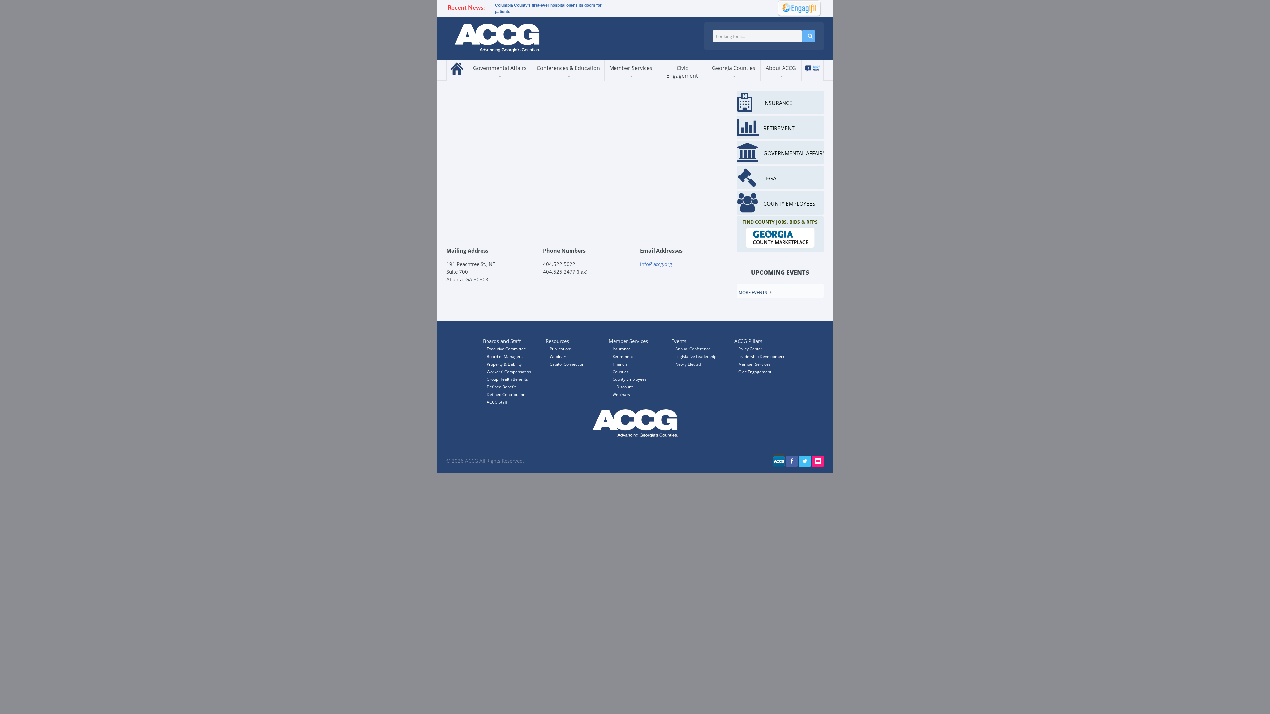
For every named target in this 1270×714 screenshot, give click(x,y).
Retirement (623, 356)
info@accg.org (656, 264)
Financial (621, 364)
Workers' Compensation (509, 372)
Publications (561, 349)
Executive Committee (506, 349)
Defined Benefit (501, 387)
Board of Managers (792, 79)
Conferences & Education (568, 68)
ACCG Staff (497, 402)
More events (753, 292)
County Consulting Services (636, 77)
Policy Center (750, 349)
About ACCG (781, 68)
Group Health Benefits (507, 379)
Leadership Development (761, 356)
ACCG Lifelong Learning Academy (566, 78)
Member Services (630, 68)
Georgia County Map (739, 79)
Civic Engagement (682, 71)
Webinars (621, 394)
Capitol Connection (567, 364)
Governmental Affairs (500, 68)
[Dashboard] (797, 7)
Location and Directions (790, 77)
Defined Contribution (506, 394)
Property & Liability (504, 364)
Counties (621, 372)
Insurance (622, 349)
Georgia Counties (733, 68)
